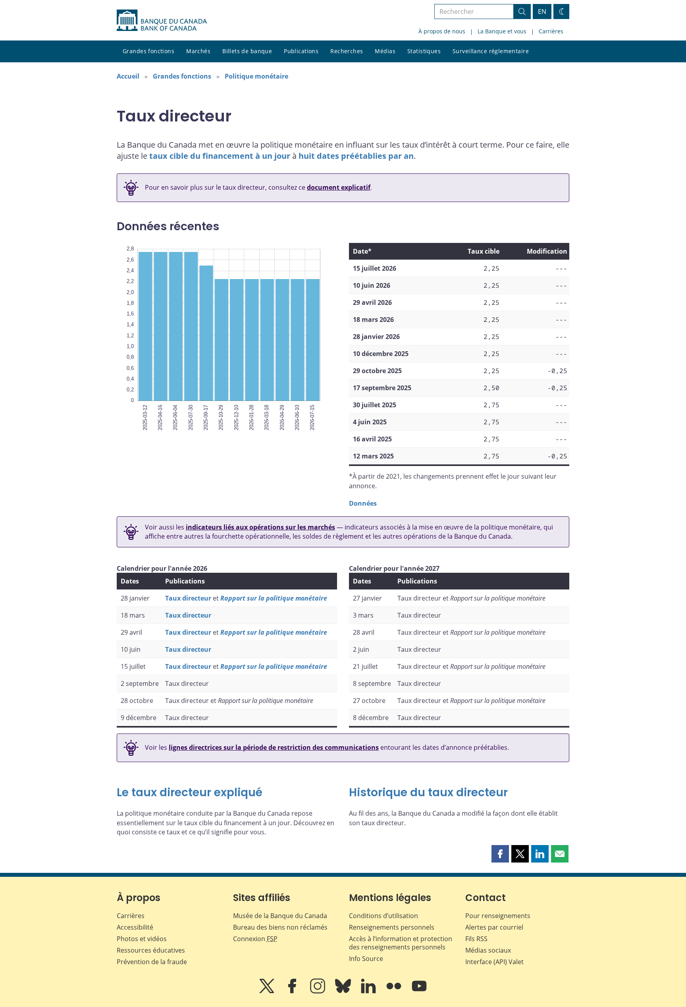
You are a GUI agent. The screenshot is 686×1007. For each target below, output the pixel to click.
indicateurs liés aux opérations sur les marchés (260, 527)
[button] (500, 854)
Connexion (255, 938)
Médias (385, 51)
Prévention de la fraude (152, 961)
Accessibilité (135, 927)
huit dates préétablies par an (356, 155)
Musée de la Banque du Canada (280, 915)
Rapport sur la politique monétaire (273, 598)
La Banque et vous (502, 31)
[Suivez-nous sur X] (267, 991)
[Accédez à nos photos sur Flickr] (394, 991)
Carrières (551, 31)
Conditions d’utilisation (383, 915)
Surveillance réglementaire (491, 51)
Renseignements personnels (391, 927)
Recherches (346, 51)
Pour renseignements (497, 915)
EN (542, 11)
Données (363, 503)
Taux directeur (188, 598)
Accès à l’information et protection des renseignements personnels (400, 942)
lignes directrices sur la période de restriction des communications (274, 747)
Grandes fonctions (148, 51)
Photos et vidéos (142, 938)
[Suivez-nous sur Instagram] (318, 991)
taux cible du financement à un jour (219, 155)
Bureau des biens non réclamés (280, 927)
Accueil (128, 76)
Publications (301, 51)
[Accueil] (162, 20)
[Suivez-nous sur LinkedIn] (369, 991)
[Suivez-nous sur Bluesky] (343, 991)
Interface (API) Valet (494, 961)
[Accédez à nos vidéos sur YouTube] (419, 991)
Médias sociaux (488, 950)
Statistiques (424, 51)
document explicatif (338, 187)
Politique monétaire (256, 76)
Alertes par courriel (494, 927)
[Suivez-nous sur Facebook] (293, 991)
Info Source (366, 958)
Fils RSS (476, 938)
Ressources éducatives (151, 950)
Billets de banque (247, 51)
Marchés (198, 51)
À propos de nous (441, 31)
